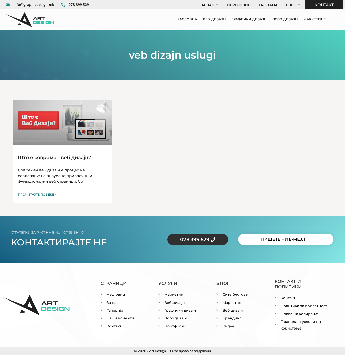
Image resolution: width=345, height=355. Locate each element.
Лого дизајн (285, 19)
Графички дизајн (249, 19)
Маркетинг (314, 19)
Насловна (187, 19)
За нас (207, 5)
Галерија (268, 5)
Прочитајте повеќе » (37, 194)
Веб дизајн (214, 19)
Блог (291, 5)
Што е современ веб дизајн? (54, 157)
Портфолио (239, 5)
